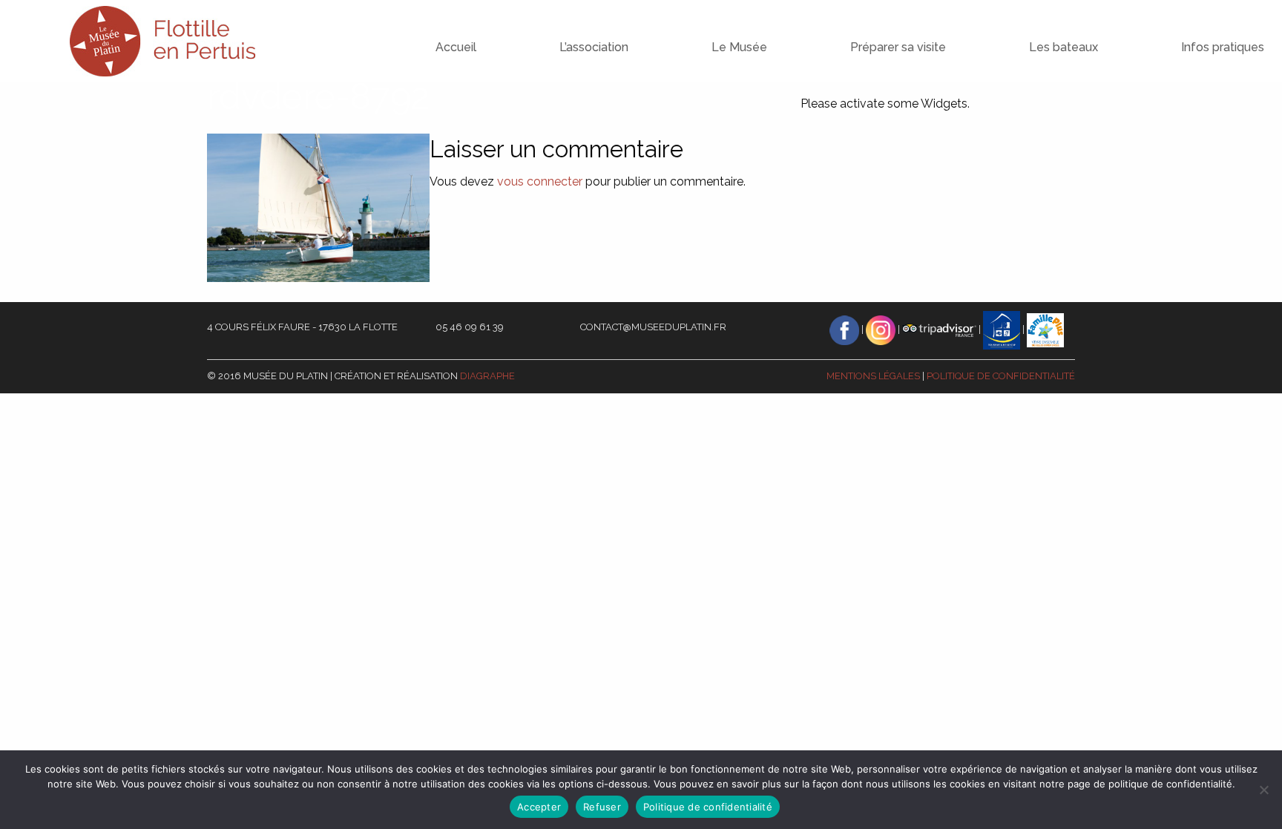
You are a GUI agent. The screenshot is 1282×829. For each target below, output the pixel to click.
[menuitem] (426, 34)
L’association (593, 47)
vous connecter (539, 181)
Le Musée (739, 47)
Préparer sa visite (898, 47)
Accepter (539, 807)
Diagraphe (487, 375)
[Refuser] (1263, 789)
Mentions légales (873, 375)
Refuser (602, 807)
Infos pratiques (1222, 47)
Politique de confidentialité (1001, 375)
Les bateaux (1063, 47)
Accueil (455, 47)
